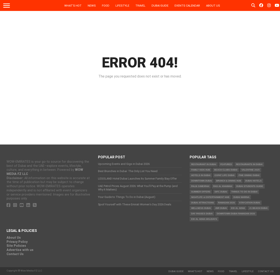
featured (226, 164)
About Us (213, 5)
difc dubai (221, 191)
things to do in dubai (244, 191)
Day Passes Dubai (202, 213)
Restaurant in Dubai (203, 164)
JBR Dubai (221, 208)
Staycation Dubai (249, 202)
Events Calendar (187, 5)
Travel (140, 5)
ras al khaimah (222, 186)
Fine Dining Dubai (249, 175)
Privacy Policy (17, 242)
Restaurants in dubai (249, 164)
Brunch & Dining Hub (228, 181)
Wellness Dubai (201, 208)
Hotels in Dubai (200, 175)
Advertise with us (20, 250)
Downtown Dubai (201, 181)
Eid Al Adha (238, 208)
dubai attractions (202, 202)
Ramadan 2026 (226, 202)
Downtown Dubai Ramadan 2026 (236, 213)
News (92, 5)
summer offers (200, 191)
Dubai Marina (241, 197)
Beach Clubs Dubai (225, 170)
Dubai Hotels (253, 181)
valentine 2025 (251, 170)
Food (105, 5)
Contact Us (15, 254)
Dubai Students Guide (249, 186)
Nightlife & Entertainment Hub (210, 197)
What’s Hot (73, 5)
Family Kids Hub (200, 170)
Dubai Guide (160, 5)
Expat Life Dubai (224, 175)
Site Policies (16, 246)
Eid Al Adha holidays (204, 219)
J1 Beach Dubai (258, 208)
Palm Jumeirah (200, 186)
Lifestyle (122, 5)
